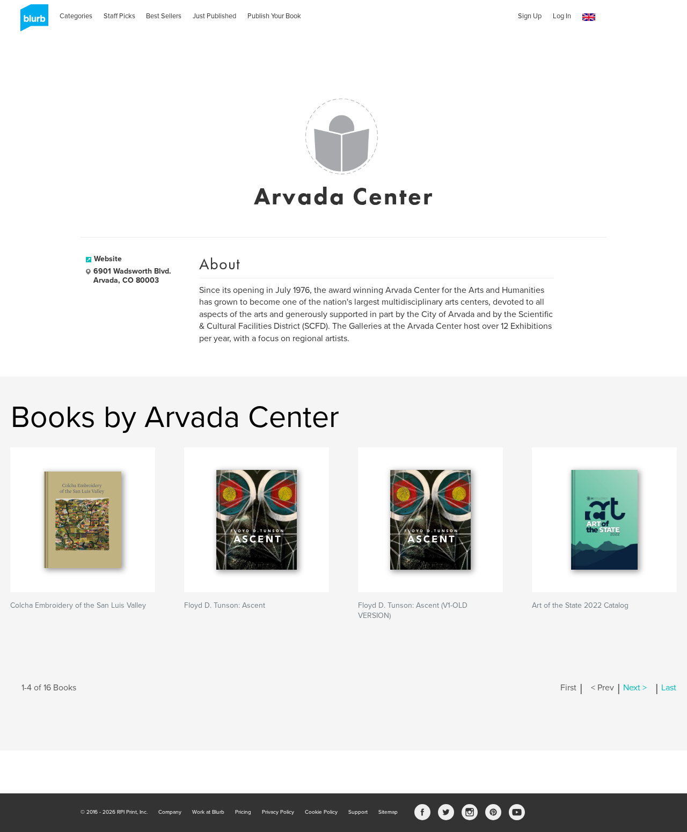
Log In (562, 16)
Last (668, 687)
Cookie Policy (321, 812)
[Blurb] (31, 21)
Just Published (214, 16)
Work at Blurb (208, 812)
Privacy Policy (278, 812)
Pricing (243, 812)
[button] (588, 17)
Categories (76, 16)
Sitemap (388, 812)
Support (358, 812)
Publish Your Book (274, 16)
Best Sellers (163, 16)
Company (169, 812)
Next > (635, 687)
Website (108, 258)
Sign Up (530, 16)
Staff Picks (119, 16)
